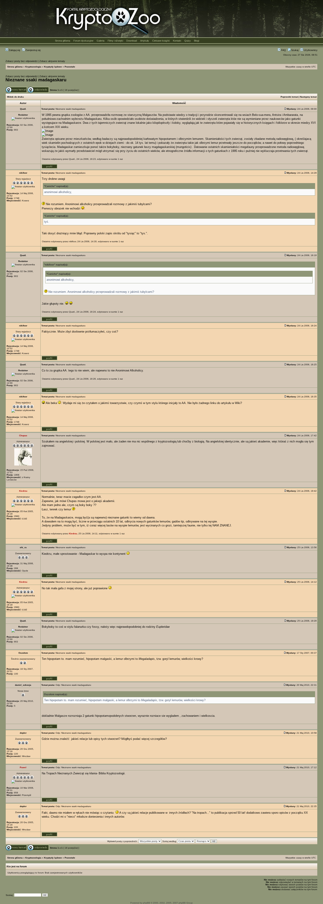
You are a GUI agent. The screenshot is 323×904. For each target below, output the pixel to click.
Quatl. (72, 159)
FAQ (283, 50)
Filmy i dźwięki (115, 40)
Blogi (196, 40)
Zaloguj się (14, 50)
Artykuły (144, 40)
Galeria (100, 40)
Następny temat (308, 97)
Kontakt (177, 40)
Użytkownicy (310, 50)
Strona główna (62, 40)
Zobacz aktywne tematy (52, 61)
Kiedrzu (73, 533)
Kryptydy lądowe (53, 66)
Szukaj (294, 50)
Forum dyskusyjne (83, 40)
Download (131, 40)
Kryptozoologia (33, 66)
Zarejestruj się (33, 50)
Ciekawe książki (161, 40)
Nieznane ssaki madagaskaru (35, 79)
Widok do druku (15, 97)
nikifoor (72, 241)
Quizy (187, 40)
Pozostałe (70, 66)
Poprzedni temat (289, 97)
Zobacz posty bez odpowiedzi (21, 61)
